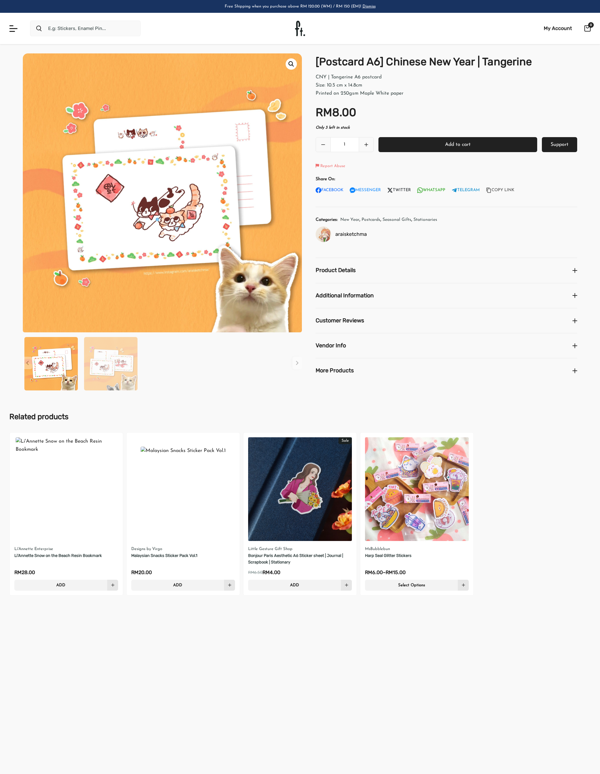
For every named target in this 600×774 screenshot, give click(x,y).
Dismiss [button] (369, 6)
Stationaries (425, 219)
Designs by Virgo (146, 549)
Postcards (371, 219)
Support (559, 144)
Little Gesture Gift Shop (270, 549)
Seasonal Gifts (396, 219)
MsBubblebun (377, 549)
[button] (291, 64)
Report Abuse (332, 166)
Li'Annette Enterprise (33, 549)
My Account (558, 28)
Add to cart (458, 144)
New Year (349, 219)
